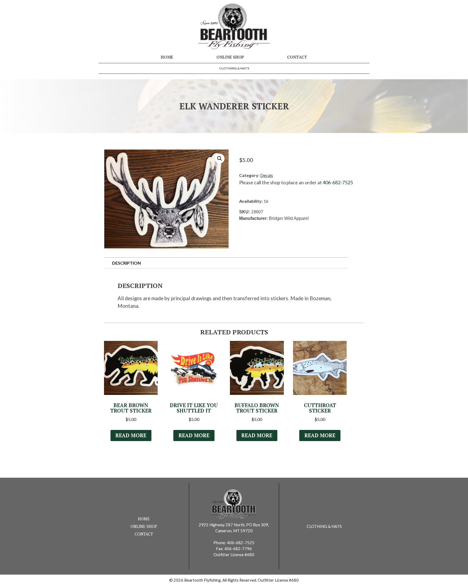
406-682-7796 (238, 548)
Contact (297, 57)
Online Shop (230, 57)
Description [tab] (126, 262)
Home (167, 57)
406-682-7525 (338, 182)
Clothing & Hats (234, 68)
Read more (130, 435)
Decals (266, 175)
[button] (220, 158)
